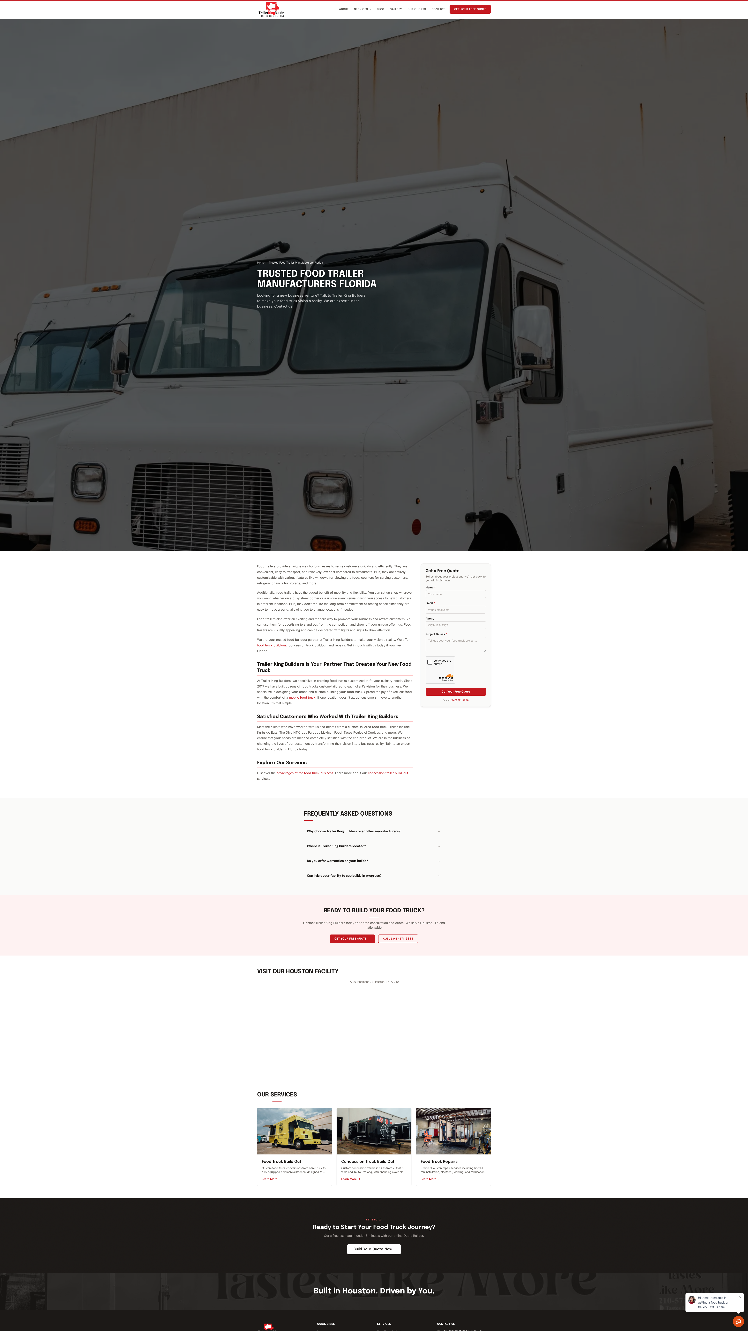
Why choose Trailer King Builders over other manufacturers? (353, 831)
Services (361, 9)
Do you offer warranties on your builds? (337, 861)
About (344, 9)
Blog (380, 9)
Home (261, 262)
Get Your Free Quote (470, 9)
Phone (430, 618)
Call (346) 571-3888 (398, 938)
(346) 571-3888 (460, 700)
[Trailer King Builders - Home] (272, 9)
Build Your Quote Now (373, 1249)
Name (431, 587)
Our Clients (417, 9)
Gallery (396, 9)
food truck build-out (272, 645)
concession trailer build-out (388, 773)
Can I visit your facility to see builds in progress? (344, 875)
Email (430, 603)
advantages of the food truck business (305, 773)
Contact (438, 9)
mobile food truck (302, 697)
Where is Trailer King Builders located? (336, 846)
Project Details (436, 634)
